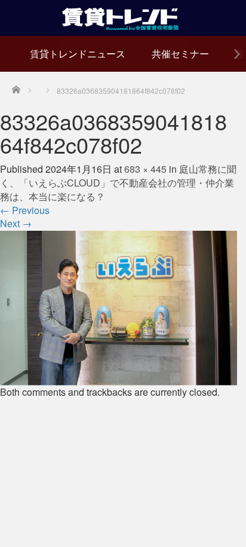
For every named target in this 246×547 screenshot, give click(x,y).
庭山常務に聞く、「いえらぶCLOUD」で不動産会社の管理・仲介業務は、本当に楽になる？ (118, 182)
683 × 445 (145, 169)
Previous (25, 210)
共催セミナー (180, 53)
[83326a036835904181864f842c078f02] (118, 307)
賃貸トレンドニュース (77, 53)
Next (16, 223)
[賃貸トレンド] (123, 16)
